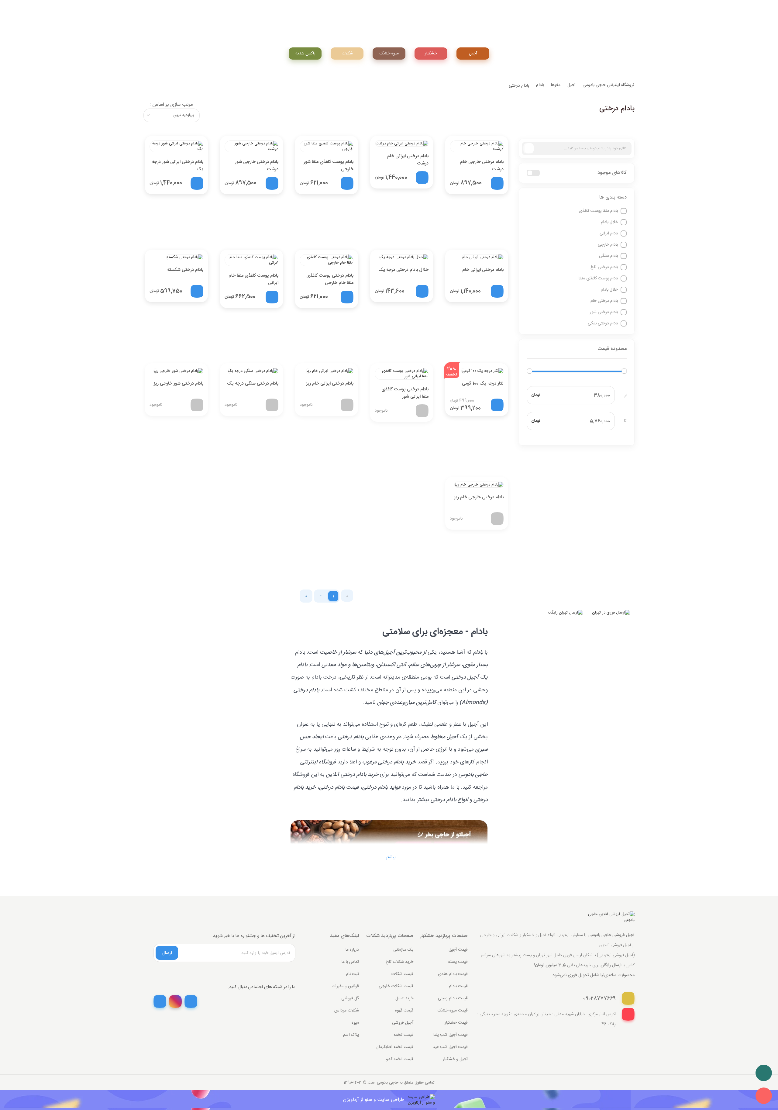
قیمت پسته (458, 962)
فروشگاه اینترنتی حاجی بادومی (609, 85)
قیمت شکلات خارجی (396, 986)
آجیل (473, 53)
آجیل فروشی (402, 1022)
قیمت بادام (458, 986)
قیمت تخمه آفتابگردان (394, 1047)
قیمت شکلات (402, 974)
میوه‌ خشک (389, 53)
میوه (355, 1022)
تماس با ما (350, 962)
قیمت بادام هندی (453, 974)
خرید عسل (404, 998)
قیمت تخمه (403, 1035)
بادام (540, 85)
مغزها (555, 85)
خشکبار (431, 53)
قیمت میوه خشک (453, 1010)
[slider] (529, 371)
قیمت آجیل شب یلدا (450, 1035)
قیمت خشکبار (456, 1022)
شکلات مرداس (346, 1010)
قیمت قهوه (404, 1010)
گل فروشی (350, 998)
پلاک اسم (351, 1035)
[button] (577, 197)
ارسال (167, 953)
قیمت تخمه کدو (399, 1059)
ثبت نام (352, 974)
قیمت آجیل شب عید (450, 1047)
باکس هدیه (305, 53)
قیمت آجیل (458, 949)
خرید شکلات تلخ (399, 962)
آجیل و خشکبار (455, 1059)
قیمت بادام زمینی (453, 998)
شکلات (347, 53)
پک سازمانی (403, 949)
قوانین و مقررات (345, 986)
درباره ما (352, 949)
